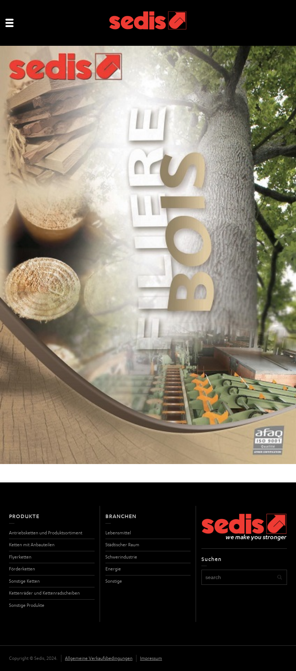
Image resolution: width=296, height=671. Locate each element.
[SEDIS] (148, 23)
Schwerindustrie (121, 557)
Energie (113, 568)
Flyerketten (20, 557)
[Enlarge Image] (148, 255)
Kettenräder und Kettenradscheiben (44, 593)
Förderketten (22, 568)
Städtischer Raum (122, 544)
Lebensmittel (118, 532)
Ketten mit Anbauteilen (32, 544)
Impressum (151, 658)
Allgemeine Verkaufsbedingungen (98, 658)
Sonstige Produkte (26, 605)
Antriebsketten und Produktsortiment (45, 532)
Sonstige (113, 581)
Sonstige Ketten (24, 581)
